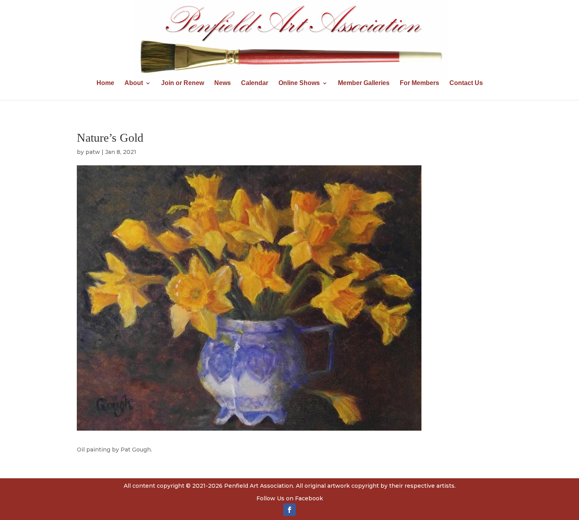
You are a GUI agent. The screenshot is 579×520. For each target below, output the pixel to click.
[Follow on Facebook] (289, 509)
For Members (419, 83)
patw (92, 151)
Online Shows (299, 83)
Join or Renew (182, 83)
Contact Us (466, 83)
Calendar (254, 83)
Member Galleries (364, 83)
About (133, 83)
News (222, 83)
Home (105, 83)
